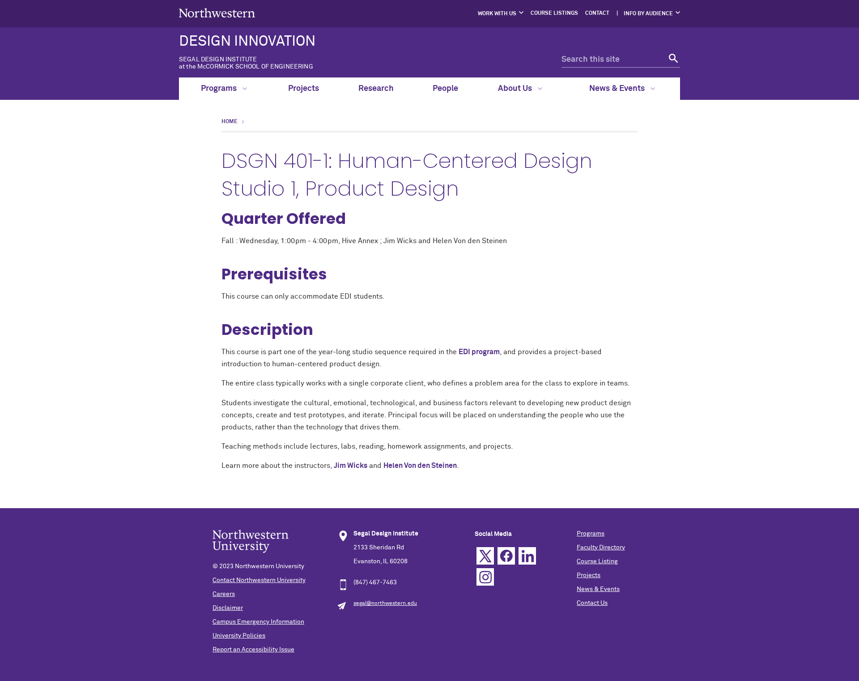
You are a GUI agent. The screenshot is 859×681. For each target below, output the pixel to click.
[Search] (672, 60)
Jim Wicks (350, 465)
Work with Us (497, 14)
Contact (597, 13)
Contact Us (592, 603)
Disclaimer (228, 608)
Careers (224, 594)
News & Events (617, 89)
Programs (219, 89)
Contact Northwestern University (259, 580)
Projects (303, 89)
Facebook (506, 556)
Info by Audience (648, 14)
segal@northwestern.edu (385, 603)
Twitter (485, 556)
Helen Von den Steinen (420, 465)
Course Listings (554, 13)
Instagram (485, 577)
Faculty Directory (601, 547)
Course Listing (597, 561)
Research (376, 89)
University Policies (239, 636)
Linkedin (527, 556)
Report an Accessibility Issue (253, 650)
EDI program (479, 351)
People (445, 89)
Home (229, 121)
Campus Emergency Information (258, 622)
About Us (516, 89)
